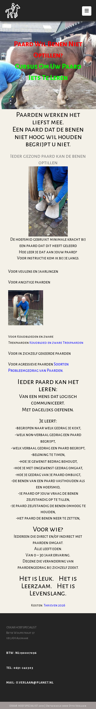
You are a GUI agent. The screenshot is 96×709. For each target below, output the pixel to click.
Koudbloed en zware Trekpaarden (56, 342)
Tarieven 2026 (54, 605)
